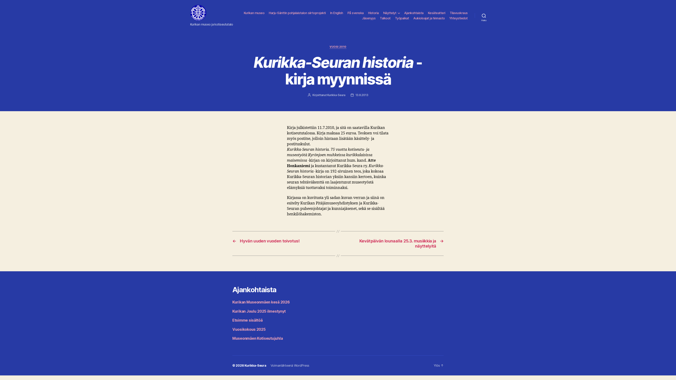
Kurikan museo (254, 13)
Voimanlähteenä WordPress (290, 365)
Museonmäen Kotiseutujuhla (257, 338)
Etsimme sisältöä (247, 320)
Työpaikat (402, 18)
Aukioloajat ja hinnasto (429, 18)
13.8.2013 (361, 95)
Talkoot (385, 18)
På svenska (356, 13)
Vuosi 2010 (338, 46)
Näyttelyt (389, 13)
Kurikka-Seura (336, 95)
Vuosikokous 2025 (249, 329)
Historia (373, 13)
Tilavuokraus (459, 13)
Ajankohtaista (414, 13)
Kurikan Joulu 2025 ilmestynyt (259, 311)
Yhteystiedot (458, 18)
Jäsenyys (368, 18)
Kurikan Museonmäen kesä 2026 (261, 302)
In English (336, 13)
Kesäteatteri (436, 13)
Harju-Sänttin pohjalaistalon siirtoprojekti (297, 13)
